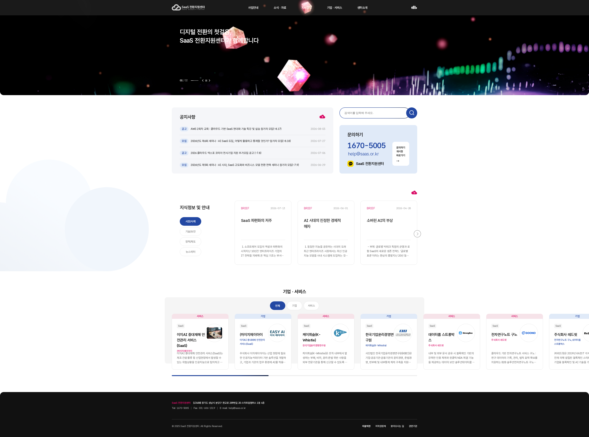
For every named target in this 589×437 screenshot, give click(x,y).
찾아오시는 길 (397, 426)
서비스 (311, 305)
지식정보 (307, 8)
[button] (203, 80)
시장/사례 (190, 221)
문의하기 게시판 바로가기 (400, 151)
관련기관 (413, 426)
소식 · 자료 (280, 8)
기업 (294, 305)
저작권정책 (380, 426)
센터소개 (362, 8)
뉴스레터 (190, 251)
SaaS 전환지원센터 (370, 163)
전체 (277, 305)
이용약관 (366, 426)
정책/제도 (190, 241)
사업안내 (253, 8)
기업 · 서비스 (334, 8)
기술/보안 (190, 231)
